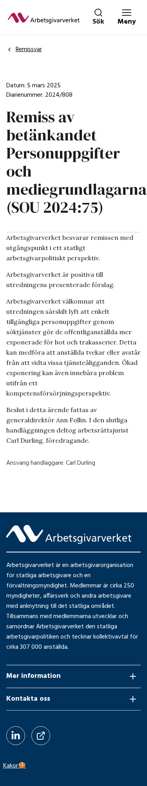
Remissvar (29, 49)
